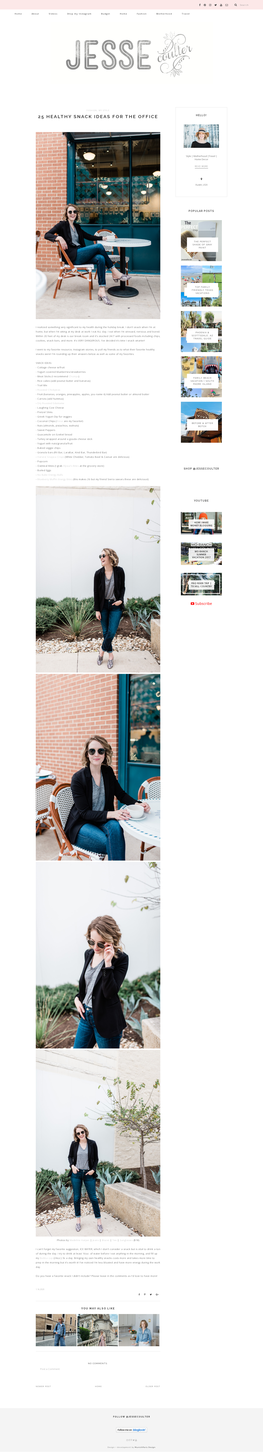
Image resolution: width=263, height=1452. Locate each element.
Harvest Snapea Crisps (50, 456)
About (35, 13)
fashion (92, 110)
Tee (114, 1240)
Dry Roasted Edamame (50, 403)
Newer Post (43, 1386)
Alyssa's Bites (71, 465)
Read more (201, 166)
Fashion (142, 13)
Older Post (153, 1386)
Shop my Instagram (79, 13)
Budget (105, 13)
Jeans (95, 1240)
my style (104, 110)
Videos (53, 13)
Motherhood (164, 13)
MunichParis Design (145, 1447)
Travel (186, 13)
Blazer (105, 1240)
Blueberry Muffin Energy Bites (54, 479)
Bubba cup (46, 1258)
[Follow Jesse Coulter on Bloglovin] (131, 1431)
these (60, 421)
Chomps (74, 376)
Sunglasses (126, 1240)
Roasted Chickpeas (48, 389)
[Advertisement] (201, 729)
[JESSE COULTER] (131, 58)
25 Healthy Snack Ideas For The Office (98, 116)
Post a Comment (50, 1369)
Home (18, 13)
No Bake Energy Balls (50, 474)
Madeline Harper (80, 1240)
